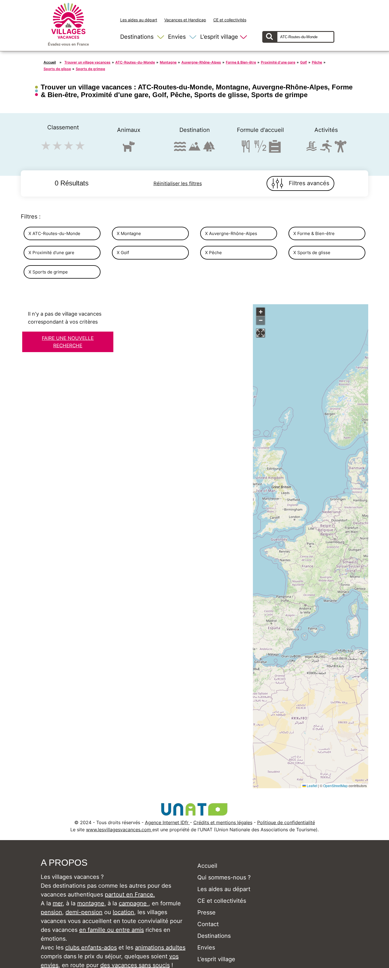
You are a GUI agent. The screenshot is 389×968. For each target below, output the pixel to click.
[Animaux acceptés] (129, 149)
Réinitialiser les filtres (177, 183)
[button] (260, 312)
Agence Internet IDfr (167, 822)
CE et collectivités (229, 19)
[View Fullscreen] (260, 333)
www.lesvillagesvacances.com (119, 829)
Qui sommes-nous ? (224, 877)
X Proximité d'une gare (51, 252)
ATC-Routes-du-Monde (135, 62)
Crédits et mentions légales (222, 822)
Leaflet (311, 785)
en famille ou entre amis (111, 929)
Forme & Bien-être (241, 62)
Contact (208, 924)
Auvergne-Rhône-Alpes (201, 62)
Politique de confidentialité (286, 822)
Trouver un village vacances (87, 62)
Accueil (50, 62)
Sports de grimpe (90, 69)
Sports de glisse (57, 69)
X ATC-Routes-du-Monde (54, 233)
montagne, (91, 903)
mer (58, 903)
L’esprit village (219, 36)
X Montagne (129, 233)
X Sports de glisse (311, 252)
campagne (133, 903)
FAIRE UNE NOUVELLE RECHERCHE (68, 341)
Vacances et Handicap (185, 19)
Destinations (136, 36)
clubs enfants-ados (91, 947)
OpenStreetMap (335, 785)
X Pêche (213, 252)
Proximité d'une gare (278, 62)
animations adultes (160, 947)
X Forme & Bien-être (314, 233)
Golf (303, 62)
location (123, 912)
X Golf (123, 252)
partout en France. (130, 894)
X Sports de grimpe (48, 272)
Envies (177, 36)
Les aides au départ (138, 19)
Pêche (317, 62)
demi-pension (84, 912)
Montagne (168, 62)
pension (51, 912)
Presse (206, 912)
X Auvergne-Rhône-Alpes (231, 233)
